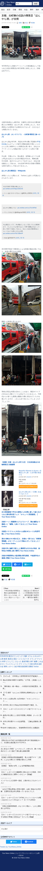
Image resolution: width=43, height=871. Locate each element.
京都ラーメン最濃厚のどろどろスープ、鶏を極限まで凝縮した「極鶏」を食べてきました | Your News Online (21, 524)
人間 (1, 659)
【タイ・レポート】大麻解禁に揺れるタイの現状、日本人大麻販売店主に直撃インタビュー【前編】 (21, 772)
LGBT (31, 661)
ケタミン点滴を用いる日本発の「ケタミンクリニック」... (21, 700)
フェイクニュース (12, 664)
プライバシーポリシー (28, 853)
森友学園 (25, 661)
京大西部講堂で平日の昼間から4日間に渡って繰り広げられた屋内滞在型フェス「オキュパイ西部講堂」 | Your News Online (21, 514)
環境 (20, 10)
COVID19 (4, 656)
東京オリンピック (15, 656)
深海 (20, 23)
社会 (26, 10)
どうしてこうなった (13, 661)
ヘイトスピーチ (23, 659)
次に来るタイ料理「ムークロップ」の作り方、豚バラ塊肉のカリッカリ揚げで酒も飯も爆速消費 (21, 749)
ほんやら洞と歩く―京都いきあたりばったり (30, 493)
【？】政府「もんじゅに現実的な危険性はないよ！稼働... (22, 694)
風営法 (10, 659)
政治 (2, 10)
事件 (31, 10)
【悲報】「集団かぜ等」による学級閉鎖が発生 (17, 765)
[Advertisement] (21, 95)
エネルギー (37, 656)
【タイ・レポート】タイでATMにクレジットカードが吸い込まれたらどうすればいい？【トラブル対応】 (21, 797)
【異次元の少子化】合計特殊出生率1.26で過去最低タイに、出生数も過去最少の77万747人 (21, 740)
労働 (14, 10)
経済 (8, 10)
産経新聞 (24, 666)
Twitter (36, 666)
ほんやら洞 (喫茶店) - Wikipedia (14, 171)
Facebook (30, 841)
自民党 (35, 664)
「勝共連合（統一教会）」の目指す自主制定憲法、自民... (22, 687)
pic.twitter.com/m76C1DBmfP (13, 233)
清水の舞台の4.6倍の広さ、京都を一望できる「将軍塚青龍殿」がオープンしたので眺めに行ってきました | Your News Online (21, 541)
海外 (37, 10)
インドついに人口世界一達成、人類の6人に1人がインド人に (21, 780)
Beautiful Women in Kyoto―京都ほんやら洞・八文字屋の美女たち (30, 472)
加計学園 (17, 666)
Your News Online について (11, 853)
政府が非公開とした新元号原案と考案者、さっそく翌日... (22, 716)
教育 (5, 659)
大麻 (25, 656)
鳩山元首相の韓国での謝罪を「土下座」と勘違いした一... (22, 681)
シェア (18, 564)
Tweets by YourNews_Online (10, 847)
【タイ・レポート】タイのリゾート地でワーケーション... (22, 710)
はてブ (29, 564)
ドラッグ (33, 659)
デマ (20, 664)
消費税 (30, 666)
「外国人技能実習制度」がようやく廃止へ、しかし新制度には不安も (21, 806)
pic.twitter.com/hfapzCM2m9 (13, 188)
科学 (4, 661)
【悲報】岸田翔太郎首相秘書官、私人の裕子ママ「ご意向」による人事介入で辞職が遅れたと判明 (21, 757)
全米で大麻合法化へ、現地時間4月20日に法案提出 (21, 728)
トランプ (26, 664)
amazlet (28, 477)
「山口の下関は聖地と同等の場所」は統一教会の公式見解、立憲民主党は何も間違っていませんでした (21, 789)
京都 (33, 23)
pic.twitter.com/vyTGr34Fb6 (27, 208)
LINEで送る (7, 569)
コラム (29, 656)
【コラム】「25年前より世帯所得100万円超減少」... (22, 676)
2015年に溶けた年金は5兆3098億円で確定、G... (20, 705)
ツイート (7, 564)
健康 (35, 661)
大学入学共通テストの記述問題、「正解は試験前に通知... (22, 722)
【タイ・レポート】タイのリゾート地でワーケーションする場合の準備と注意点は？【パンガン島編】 (21, 814)
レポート (10, 666)
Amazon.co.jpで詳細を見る (28, 486)
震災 (15, 659)
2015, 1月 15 (31, 212)
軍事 (5, 666)
